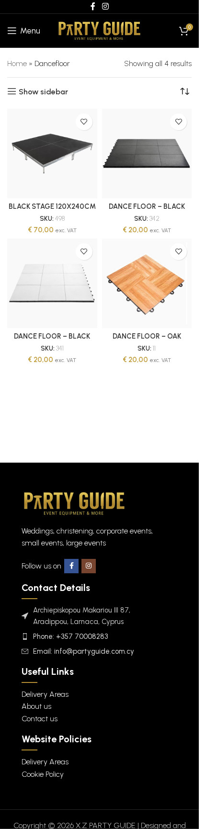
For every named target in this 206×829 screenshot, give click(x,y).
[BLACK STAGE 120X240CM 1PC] (52, 154)
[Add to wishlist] (84, 122)
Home (17, 63)
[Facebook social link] (71, 566)
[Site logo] (99, 29)
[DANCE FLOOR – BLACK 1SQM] (147, 154)
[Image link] (74, 502)
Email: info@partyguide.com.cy (83, 651)
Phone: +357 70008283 (70, 636)
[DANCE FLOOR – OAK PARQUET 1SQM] (147, 283)
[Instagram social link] (88, 566)
